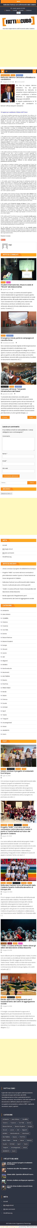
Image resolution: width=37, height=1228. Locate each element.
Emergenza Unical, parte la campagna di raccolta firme (17, 339)
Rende (4, 692)
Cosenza (5, 626)
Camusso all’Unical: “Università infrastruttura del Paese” (13, 390)
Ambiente (6, 610)
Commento (6, 436)
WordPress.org (7, 557)
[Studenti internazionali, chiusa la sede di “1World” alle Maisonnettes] (18, 269)
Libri (4, 657)
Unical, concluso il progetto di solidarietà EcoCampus (19, 569)
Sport (4, 711)
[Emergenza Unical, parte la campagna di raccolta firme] (18, 322)
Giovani (5, 649)
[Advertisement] (18, 48)
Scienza (5, 699)
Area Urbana (6, 614)
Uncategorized (7, 723)
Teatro (5, 715)
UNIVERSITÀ (20, 75)
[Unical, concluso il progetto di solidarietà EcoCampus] (18, 756)
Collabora (28, 10)
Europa (5, 645)
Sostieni (21, 10)
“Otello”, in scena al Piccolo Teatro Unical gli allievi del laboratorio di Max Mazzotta (19, 590)
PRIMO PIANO (4, 386)
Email (5, 461)
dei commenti (8, 553)
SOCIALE (5, 707)
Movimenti (6, 672)
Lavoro (5, 653)
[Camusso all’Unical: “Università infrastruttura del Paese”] (18, 374)
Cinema (5, 622)
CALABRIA (5, 618)
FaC (10, 245)
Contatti (15, 10)
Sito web (5, 468)
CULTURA (5, 630)
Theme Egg (27, 1223)
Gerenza (8, 10)
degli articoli (8, 549)
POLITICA (5, 684)
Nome (5, 454)
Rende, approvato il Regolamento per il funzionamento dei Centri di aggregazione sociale (18, 597)
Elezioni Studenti (8, 641)
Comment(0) (21, 82)
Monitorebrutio (7, 668)
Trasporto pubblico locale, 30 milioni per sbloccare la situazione (32, 417)
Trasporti (5, 719)
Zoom (8, 282)
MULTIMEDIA (6, 676)
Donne (5, 634)
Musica (5, 680)
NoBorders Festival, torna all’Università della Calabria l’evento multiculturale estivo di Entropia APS (19, 583)
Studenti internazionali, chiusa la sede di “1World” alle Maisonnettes (17, 286)
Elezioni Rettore (5, 75)
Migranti (5, 661)
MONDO (5, 665)
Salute (4, 695)
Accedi (5, 545)
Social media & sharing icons (9, 1227)
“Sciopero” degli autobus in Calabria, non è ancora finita (6, 417)
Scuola (5, 703)
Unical (13, 75)
